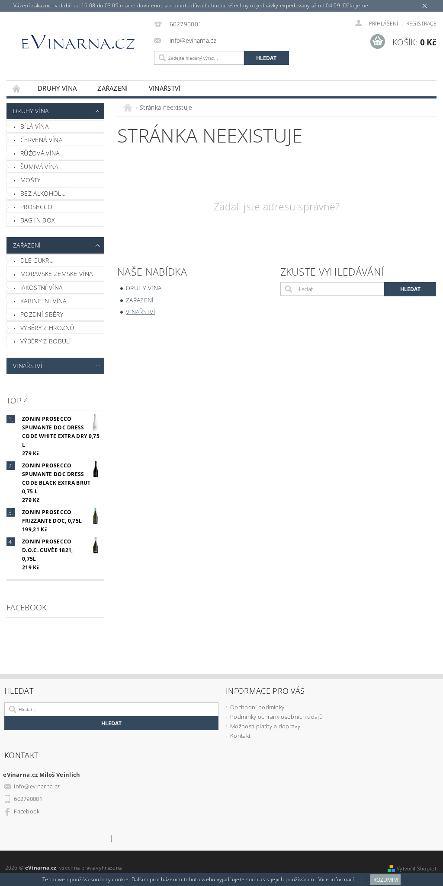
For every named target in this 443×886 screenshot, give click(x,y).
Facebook (27, 811)
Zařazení (112, 88)
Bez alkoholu (43, 193)
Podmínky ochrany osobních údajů (276, 717)
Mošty (30, 180)
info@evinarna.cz (37, 786)
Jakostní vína (41, 287)
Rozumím (385, 879)
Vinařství (165, 88)
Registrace (421, 23)
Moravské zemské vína (56, 274)
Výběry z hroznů (47, 328)
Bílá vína (34, 126)
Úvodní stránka (16, 88)
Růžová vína (40, 153)
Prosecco (36, 207)
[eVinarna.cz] (78, 45)
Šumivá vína (39, 166)
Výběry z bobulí (45, 341)
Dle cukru (37, 260)
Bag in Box (37, 220)
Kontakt (240, 736)
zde (360, 879)
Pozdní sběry (41, 314)
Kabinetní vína (43, 301)
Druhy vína (57, 88)
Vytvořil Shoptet (417, 868)
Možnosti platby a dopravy (265, 726)
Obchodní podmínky (257, 707)
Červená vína (41, 140)
